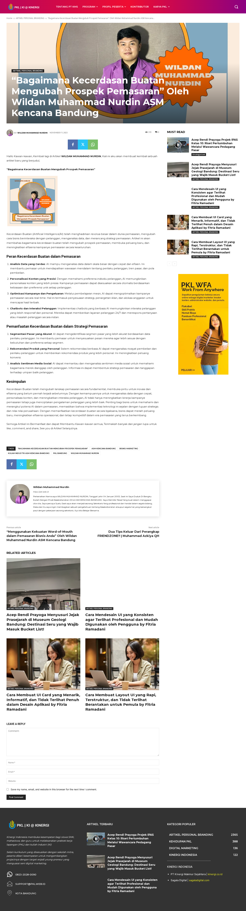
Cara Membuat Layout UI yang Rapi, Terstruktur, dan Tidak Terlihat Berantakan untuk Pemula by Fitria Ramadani (120, 702)
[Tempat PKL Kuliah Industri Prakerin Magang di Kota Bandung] (28, 7)
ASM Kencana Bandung (104, 448)
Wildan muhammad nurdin (85, 453)
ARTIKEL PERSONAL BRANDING (30, 18)
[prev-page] (169, 264)
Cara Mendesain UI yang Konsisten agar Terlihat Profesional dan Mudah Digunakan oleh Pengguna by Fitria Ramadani (121, 622)
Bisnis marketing (128, 448)
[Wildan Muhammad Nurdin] (10, 132)
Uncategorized (198, 154)
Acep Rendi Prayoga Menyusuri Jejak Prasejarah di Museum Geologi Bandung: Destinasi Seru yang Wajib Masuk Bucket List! (43, 622)
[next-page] (175, 264)
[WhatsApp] (93, 145)
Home (9, 18)
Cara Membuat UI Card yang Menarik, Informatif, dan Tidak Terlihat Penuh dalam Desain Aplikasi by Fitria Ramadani (43, 702)
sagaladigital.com (199, 880)
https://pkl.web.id (41, 492)
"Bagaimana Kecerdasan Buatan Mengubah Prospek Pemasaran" (53, 448)
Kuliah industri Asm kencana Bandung (29, 453)
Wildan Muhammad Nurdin (32, 133)
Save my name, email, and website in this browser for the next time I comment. (54, 789)
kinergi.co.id (215, 874)
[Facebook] (73, 145)
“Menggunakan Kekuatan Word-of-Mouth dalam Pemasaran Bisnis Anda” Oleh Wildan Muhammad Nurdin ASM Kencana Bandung (42, 536)
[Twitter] (83, 145)
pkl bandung (60, 453)
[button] (236, 7)
